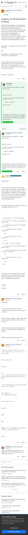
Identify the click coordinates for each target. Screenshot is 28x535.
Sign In (24, 2)
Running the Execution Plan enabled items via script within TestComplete (14, 471)
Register (20, 2)
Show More (14, 489)
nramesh (7, 10)
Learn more (11, 523)
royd (9, 507)
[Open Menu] (26, 6)
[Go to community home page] (9, 2)
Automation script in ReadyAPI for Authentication (11, 511)
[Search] (16, 2)
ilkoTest (9, 473)
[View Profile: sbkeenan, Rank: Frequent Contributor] (3, 176)
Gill (8, 480)
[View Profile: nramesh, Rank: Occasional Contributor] (3, 11)
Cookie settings (14, 527)
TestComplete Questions (7, 6)
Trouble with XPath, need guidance (11, 506)
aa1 (9, 514)
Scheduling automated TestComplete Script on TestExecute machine (13, 500)
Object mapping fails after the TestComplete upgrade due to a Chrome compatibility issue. (14, 477)
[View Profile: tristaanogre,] (4, 84)
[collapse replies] (14, 131)
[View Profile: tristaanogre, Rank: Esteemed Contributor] (3, 133)
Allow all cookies (14, 531)
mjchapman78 (11, 486)
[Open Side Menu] (2, 2)
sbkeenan (7, 175)
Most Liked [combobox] (23, 129)
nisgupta (10, 502)
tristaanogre (9, 83)
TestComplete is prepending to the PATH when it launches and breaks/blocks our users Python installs (14, 484)
